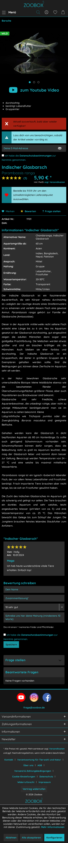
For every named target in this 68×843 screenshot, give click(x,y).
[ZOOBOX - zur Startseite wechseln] (34, 4)
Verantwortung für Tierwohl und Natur (39, 759)
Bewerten (30, 211)
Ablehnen (11, 837)
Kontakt (8, 759)
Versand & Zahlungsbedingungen (32, 770)
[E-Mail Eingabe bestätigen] (59, 148)
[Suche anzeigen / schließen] (38, 12)
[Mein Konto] (46, 12)
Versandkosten (57, 748)
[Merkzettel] (55, 12)
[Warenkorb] (63, 12)
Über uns (28, 765)
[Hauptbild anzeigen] (30, 82)
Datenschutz (46, 776)
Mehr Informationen (52, 827)
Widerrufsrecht (25, 782)
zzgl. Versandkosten (54, 182)
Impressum (45, 782)
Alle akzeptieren (31, 837)
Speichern (11, 644)
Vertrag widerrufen (34, 789)
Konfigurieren (54, 837)
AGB (39, 765)
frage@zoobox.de (34, 707)
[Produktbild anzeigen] (34, 82)
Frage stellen (53, 211)
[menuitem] (9, 12)
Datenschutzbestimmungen (36, 155)
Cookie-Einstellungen (23, 776)
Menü (12, 12)
